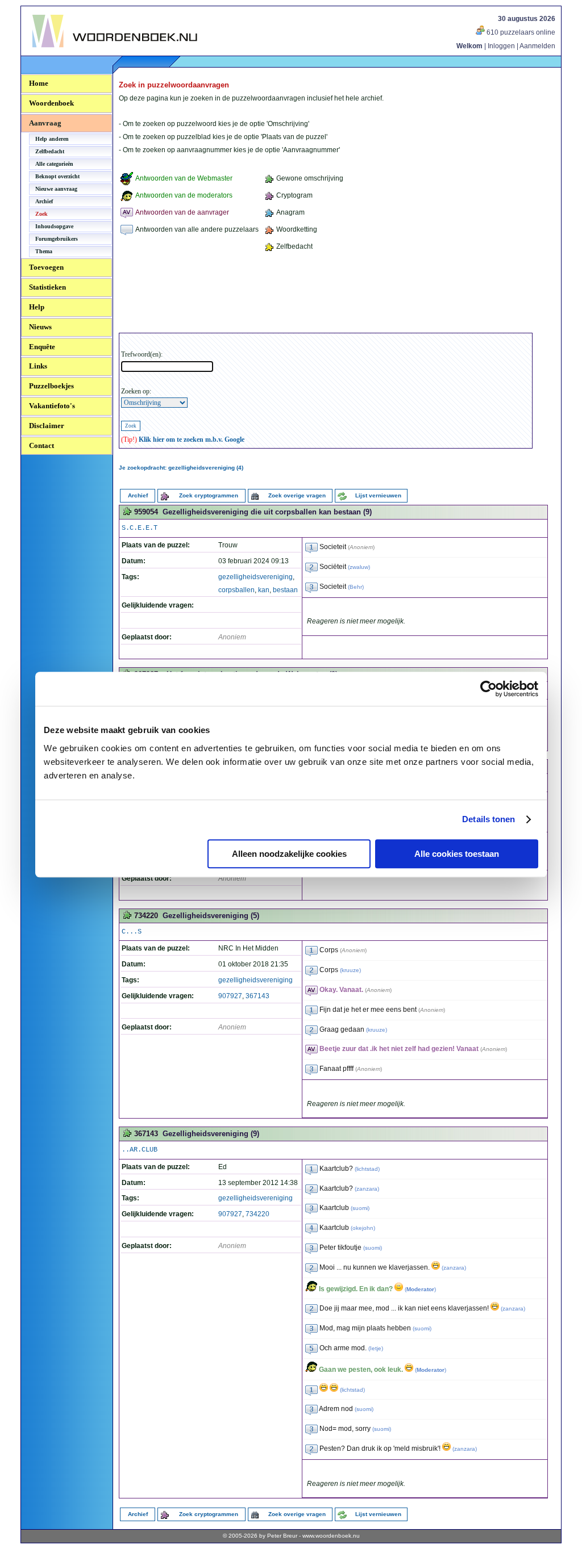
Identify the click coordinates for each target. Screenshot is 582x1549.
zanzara (366, 1189)
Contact (41, 445)
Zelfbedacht (49, 151)
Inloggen (501, 46)
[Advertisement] (326, 294)
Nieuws (40, 327)
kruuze (350, 970)
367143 (257, 996)
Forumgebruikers (56, 239)
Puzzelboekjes (51, 386)
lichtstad (367, 1169)
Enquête (42, 346)
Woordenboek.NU (63, 53)
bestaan (285, 590)
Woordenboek (51, 103)
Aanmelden (537, 46)
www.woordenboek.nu (331, 1536)
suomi (360, 1208)
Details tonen (488, 819)
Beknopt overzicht (57, 176)
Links (38, 366)
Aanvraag (45, 123)
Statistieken (47, 287)
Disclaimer (46, 425)
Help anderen (52, 139)
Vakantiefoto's (52, 405)
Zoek (41, 214)
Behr (356, 587)
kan (263, 590)
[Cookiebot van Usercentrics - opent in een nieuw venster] (488, 688)
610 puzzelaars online (520, 32)
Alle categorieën (54, 164)
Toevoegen (46, 267)
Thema (43, 251)
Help (36, 307)
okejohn (362, 1228)
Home (38, 83)
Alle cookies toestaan (456, 854)
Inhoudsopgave (54, 226)
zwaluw (359, 567)
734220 (257, 1214)
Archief (44, 201)
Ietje (375, 1348)
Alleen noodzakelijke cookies (289, 854)
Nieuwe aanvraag (56, 189)
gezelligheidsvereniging (255, 577)
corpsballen (236, 590)
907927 (230, 996)
